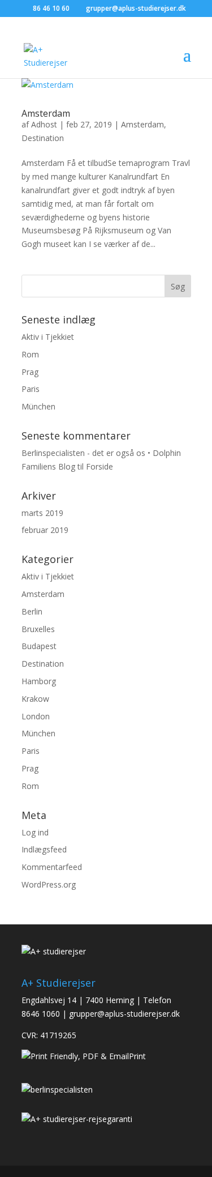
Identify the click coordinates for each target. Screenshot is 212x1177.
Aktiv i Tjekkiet (47, 336)
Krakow (35, 698)
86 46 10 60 (51, 8)
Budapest (39, 646)
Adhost (44, 124)
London (35, 716)
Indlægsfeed (44, 849)
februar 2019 (44, 529)
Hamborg (38, 681)
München (38, 406)
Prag (29, 371)
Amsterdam (45, 113)
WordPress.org (48, 884)
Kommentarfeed (51, 867)
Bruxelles (38, 629)
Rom (30, 354)
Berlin (31, 611)
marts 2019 (42, 513)
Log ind (35, 832)
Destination (42, 138)
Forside (99, 466)
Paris (30, 388)
